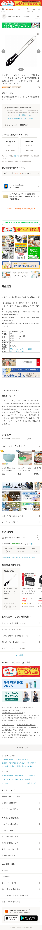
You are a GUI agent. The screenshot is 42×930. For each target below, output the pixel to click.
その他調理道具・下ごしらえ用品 (12, 713)
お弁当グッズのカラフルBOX (26, 725)
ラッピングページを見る (18, 351)
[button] (38, 86)
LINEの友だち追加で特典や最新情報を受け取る (21, 222)
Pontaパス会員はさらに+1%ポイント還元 (20, 119)
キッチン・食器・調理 (24, 708)
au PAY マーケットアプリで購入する (21, 209)
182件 (30, 544)
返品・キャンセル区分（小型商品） (22, 349)
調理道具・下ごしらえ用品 (10, 710)
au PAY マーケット (8, 708)
